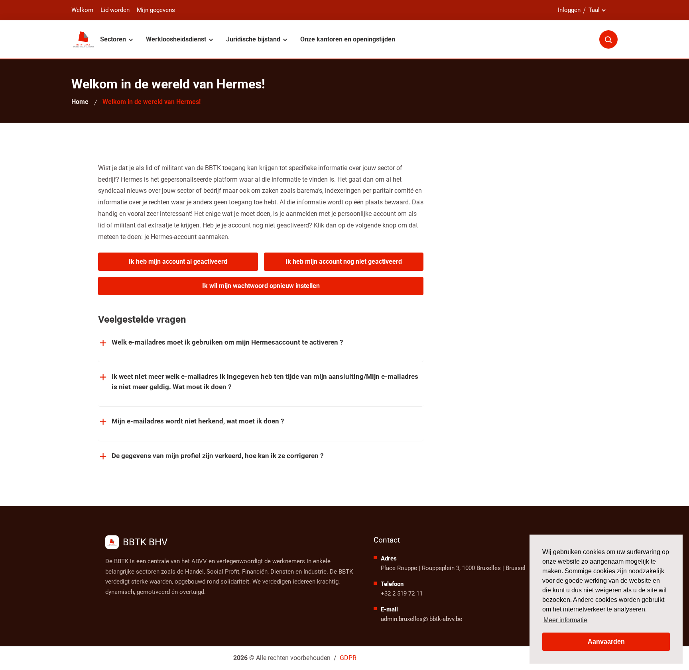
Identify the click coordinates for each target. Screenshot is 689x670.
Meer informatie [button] (565, 620)
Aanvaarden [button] (606, 641)
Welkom (82, 10)
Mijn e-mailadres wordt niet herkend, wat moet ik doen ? (198, 421)
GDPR (348, 658)
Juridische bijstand (254, 39)
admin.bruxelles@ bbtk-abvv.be (421, 619)
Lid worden (115, 10)
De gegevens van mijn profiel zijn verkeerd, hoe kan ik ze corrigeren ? (217, 456)
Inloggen (569, 10)
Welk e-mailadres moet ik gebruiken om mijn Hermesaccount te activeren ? (227, 342)
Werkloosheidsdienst (177, 39)
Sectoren (114, 39)
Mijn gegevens (156, 10)
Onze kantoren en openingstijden (347, 39)
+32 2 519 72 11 (402, 593)
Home (80, 102)
